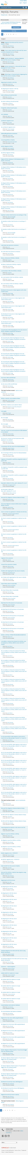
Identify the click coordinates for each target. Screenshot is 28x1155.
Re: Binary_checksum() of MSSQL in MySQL (11, 264)
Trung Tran (9, 259)
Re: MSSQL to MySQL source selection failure (11, 404)
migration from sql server (7, 558)
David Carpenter (10, 148)
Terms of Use (17, 1150)
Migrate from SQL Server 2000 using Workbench (12, 1018)
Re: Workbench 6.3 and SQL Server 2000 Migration (12, 1088)
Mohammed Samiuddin (12, 141)
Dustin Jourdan (10, 433)
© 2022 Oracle (12, 1147)
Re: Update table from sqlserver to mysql (10, 979)
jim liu (8, 247)
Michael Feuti (10, 84)
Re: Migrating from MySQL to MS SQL (9, 88)
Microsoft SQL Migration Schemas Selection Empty (12, 497)
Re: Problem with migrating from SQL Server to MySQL (13, 577)
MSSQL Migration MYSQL (7, 146)
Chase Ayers (9, 810)
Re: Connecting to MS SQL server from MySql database (13, 452)
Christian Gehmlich (11, 975)
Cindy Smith (9, 829)
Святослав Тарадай (11, 216)
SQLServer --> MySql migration (8, 966)
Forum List (4, 15)
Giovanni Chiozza (10, 968)
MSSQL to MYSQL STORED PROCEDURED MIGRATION (13, 635)
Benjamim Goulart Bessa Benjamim (14, 406)
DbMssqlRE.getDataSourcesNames (9, 133)
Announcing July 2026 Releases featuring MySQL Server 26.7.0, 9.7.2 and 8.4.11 (10, 23)
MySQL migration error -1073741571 (9, 853)
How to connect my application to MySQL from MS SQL (14, 511)
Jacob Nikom (9, 646)
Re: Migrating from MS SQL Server (9, 886)
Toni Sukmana (10, 1007)
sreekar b (9, 462)
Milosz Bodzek (10, 478)
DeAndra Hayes (10, 566)
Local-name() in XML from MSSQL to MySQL (11, 270)
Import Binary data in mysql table (9, 583)
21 (13, 34)
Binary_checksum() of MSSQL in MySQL (10, 258)
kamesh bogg (10, 293)
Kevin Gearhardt (10, 1083)
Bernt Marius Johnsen (11, 492)
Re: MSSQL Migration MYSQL (7, 152)
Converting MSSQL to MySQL (8, 140)
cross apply (3, 411)
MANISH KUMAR (10, 954)
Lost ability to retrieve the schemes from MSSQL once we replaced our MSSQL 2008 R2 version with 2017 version (13, 643)
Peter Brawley (10, 154)
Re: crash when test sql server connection (10, 251)
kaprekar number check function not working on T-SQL (13, 215)
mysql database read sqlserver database (10, 1005)
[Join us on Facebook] (3, 1136)
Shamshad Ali (10, 162)
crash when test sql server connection (10, 245)
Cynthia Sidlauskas (11, 400)
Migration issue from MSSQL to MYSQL (10, 834)
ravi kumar (9, 97)
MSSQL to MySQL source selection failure (10, 398)
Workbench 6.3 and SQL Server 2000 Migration (12, 1081)
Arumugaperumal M (11, 485)
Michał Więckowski (11, 572)
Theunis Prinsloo (10, 855)
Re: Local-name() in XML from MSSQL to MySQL (12, 277)
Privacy (3, 1150)
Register (25, 2)
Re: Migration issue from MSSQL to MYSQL (11, 840)
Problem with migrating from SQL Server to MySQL (13, 571)
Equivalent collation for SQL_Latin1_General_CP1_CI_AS (14, 483)
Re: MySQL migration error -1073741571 (10, 859)
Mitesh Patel (9, 835)
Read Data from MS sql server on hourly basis (11, 603)
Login (20, 2)
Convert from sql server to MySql (8, 564)
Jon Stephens (10, 103)
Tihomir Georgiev (10, 129)
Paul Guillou (9, 1019)
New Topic (14, 31)
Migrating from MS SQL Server (8, 880)
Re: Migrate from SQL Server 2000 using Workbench (13, 1024)
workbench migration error (7, 120)
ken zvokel (9, 122)
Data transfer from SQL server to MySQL (10, 866)
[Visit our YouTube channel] (8, 1136)
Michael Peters (10, 499)
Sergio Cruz (9, 116)
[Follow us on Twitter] (5, 1136)
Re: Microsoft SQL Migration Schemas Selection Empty (13, 814)
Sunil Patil (9, 867)
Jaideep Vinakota (10, 448)
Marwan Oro (9, 636)
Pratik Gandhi (10, 1053)
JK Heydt (9, 413)
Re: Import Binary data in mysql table (9, 590)
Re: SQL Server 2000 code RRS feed (9, 384)
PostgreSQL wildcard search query (9, 108)
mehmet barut (10, 507)
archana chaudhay (11, 604)
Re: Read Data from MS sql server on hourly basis (12, 609)
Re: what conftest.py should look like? (10, 101)
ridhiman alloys (10, 379)
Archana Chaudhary (11, 585)
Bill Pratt (9, 803)
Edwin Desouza (10, 45)
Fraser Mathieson (10, 393)
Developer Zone (6, 7)
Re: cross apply (4, 417)
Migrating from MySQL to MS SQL (9, 82)
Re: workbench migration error (8, 127)
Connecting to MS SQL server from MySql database (13, 446)
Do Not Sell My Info (9, 1150)
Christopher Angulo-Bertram (13, 513)
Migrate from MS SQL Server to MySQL (10, 1094)
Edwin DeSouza (10, 69)
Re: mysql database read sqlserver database (11, 1011)
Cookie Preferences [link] (9, 1152)
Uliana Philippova (11, 90)
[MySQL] (4, 3)
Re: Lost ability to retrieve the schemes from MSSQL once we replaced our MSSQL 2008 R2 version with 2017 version (14, 652)
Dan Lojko (9, 882)
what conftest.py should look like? (9, 95)
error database (4, 114)
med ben (9, 560)
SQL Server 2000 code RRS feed (8, 377)
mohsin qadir (10, 135)
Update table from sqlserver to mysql (9, 973)
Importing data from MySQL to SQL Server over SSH (13, 827)
